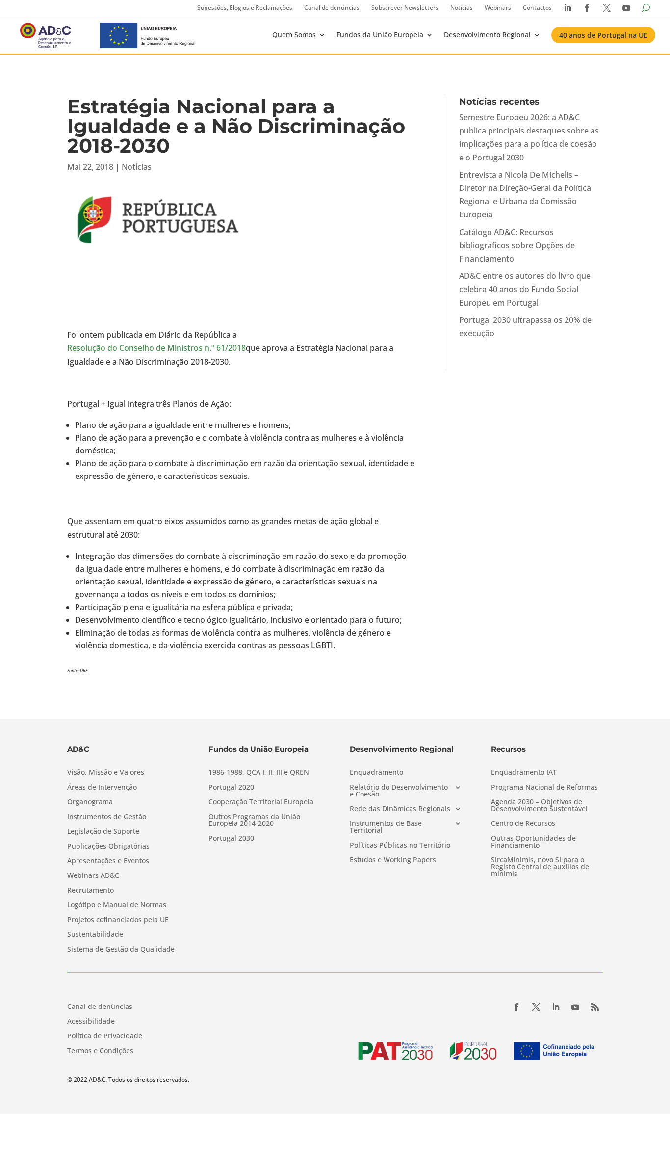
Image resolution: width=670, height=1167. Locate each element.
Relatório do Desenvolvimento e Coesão (399, 791)
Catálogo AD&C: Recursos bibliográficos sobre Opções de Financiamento (517, 245)
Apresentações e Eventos (108, 861)
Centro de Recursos (523, 824)
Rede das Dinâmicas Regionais (400, 809)
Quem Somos (294, 34)
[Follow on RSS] (595, 1007)
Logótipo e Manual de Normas (116, 905)
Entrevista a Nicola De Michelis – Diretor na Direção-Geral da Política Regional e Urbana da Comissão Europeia (525, 194)
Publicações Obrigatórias (108, 846)
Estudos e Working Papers (393, 860)
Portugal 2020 (231, 788)
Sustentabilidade (95, 935)
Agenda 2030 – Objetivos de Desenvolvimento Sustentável (539, 805)
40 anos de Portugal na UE (603, 35)
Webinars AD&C (93, 876)
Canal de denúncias (332, 7)
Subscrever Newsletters (404, 7)
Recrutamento (90, 891)
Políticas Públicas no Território (400, 845)
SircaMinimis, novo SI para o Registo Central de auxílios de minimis (540, 867)
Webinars (498, 7)
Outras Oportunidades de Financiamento (533, 842)
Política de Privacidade (104, 1036)
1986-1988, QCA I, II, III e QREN (258, 773)
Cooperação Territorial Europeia (260, 802)
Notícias (461, 7)
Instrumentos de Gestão (106, 817)
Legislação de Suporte (103, 832)
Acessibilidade (91, 1022)
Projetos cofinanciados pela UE (118, 920)
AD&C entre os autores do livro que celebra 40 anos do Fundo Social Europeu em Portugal (525, 289)
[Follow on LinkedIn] (556, 1007)
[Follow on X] (536, 1007)
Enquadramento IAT (524, 773)
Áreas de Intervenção (102, 788)
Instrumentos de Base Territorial (386, 827)
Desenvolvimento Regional (487, 34)
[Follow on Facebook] (516, 1007)
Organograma (90, 802)
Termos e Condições (100, 1051)
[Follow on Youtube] (575, 1007)
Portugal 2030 (231, 839)
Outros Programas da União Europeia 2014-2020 (254, 820)
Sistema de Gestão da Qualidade (121, 950)
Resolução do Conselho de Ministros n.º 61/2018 (156, 348)
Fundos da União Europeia (379, 34)
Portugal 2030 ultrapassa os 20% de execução (525, 327)
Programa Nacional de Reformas (544, 788)
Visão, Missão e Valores (105, 773)
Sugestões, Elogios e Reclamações (244, 7)
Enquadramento (376, 773)
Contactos (537, 7)
